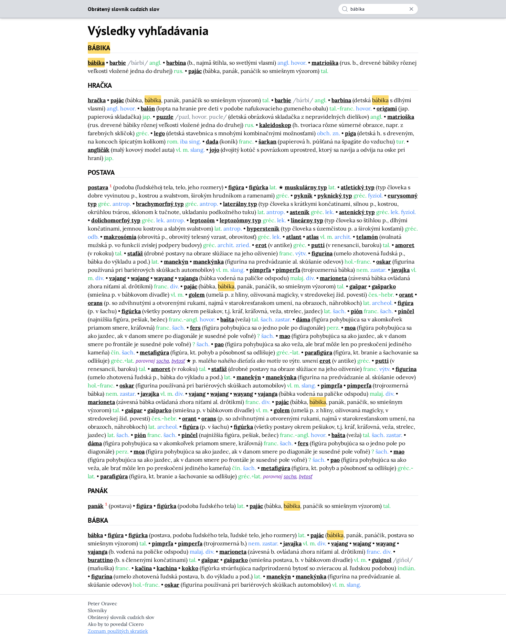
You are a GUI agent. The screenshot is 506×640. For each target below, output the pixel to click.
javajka (400, 269)
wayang (163, 278)
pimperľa (288, 269)
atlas (312, 236)
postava (98, 187)
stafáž (135, 253)
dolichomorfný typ (115, 220)
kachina (167, 568)
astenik (299, 212)
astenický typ (357, 212)
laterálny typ (240, 203)
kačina (143, 568)
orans (95, 302)
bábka (95, 535)
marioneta (333, 278)
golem (197, 294)
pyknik (303, 195)
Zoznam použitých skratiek (118, 631)
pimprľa (260, 269)
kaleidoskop (275, 124)
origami (387, 108)
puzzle (164, 116)
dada (212, 141)
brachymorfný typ (160, 203)
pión (356, 311)
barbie (117, 62)
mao (284, 335)
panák (96, 505)
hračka (97, 100)
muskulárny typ (306, 187)
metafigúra (154, 352)
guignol (381, 559)
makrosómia (120, 236)
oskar (383, 261)
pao (219, 344)
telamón (367, 236)
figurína (322, 253)
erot (261, 245)
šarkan (267, 141)
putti (318, 245)
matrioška (325, 62)
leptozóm (202, 220)
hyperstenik (263, 228)
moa (350, 327)
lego (159, 133)
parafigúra (318, 352)
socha (162, 360)
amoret (404, 245)
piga (350, 133)
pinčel (406, 311)
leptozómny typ (240, 220)
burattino (100, 559)
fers (195, 327)
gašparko (384, 286)
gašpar (358, 286)
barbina (176, 62)
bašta (227, 319)
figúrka (258, 187)
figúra (236, 187)
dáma (303, 319)
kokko (190, 568)
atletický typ (358, 187)
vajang (117, 278)
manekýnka (208, 261)
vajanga (188, 278)
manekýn (176, 261)
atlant (294, 236)
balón (148, 108)
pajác (195, 70)
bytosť (178, 360)
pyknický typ (334, 195)
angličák (98, 149)
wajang (140, 278)
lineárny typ (307, 220)
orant (406, 294)
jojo (214, 149)
